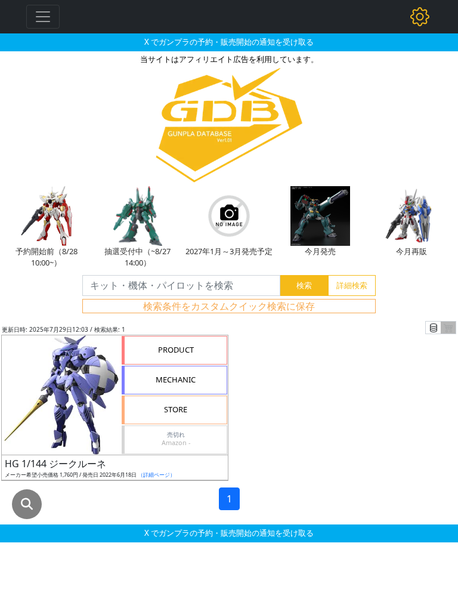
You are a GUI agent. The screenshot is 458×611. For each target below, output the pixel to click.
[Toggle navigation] (43, 17)
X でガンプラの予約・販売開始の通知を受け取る (229, 41)
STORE (175, 409)
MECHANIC (176, 379)
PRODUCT (176, 349)
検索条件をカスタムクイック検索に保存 (229, 306)
